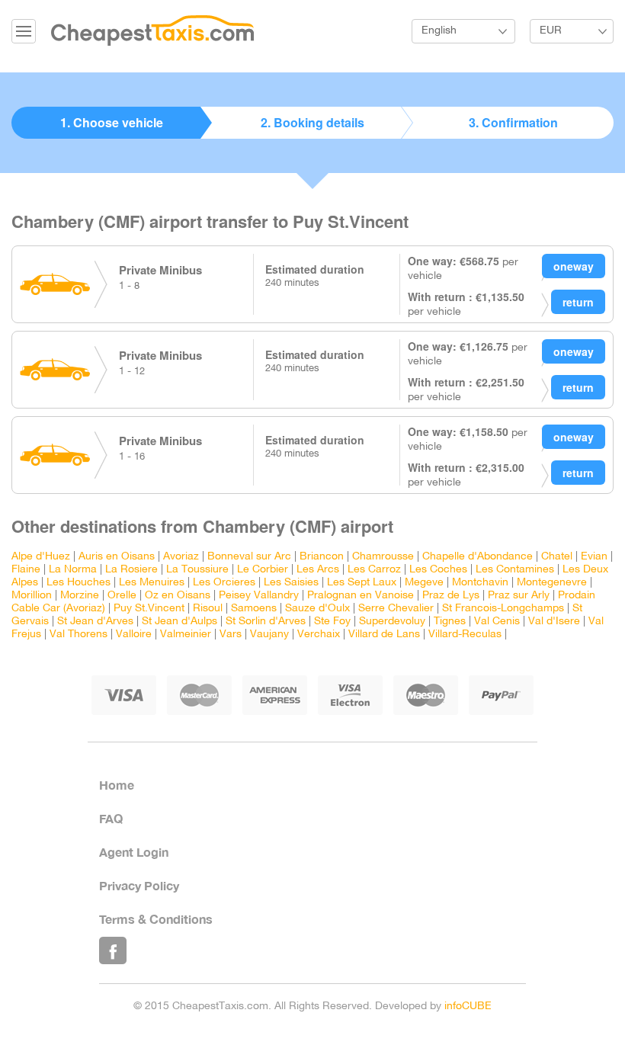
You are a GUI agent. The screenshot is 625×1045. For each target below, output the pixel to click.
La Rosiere (131, 570)
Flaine (25, 570)
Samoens (254, 609)
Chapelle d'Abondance (477, 557)
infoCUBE (468, 1006)
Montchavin (480, 583)
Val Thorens (78, 635)
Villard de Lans (384, 635)
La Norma (73, 570)
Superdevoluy (392, 622)
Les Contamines (515, 570)
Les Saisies (291, 583)
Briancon (322, 557)
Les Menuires (151, 583)
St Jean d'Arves (95, 622)
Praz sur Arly (519, 596)
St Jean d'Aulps (179, 622)
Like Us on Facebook (113, 950)
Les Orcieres (224, 583)
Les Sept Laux (361, 583)
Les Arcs (317, 570)
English (439, 31)
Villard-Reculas (465, 635)
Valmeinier (185, 635)
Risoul (208, 609)
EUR (551, 31)
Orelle (121, 596)
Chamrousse (383, 557)
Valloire (134, 635)
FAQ (111, 818)
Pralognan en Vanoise (360, 596)
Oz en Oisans (177, 596)
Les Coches (438, 570)
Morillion (31, 596)
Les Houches (78, 583)
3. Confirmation (513, 122)
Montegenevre (552, 583)
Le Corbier (262, 570)
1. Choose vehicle (111, 122)
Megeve (424, 583)
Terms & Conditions (156, 919)
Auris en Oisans (117, 557)
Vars (231, 635)
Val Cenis (497, 622)
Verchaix (318, 635)
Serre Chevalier (396, 609)
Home (116, 784)
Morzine (79, 596)
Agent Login (133, 852)
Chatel (556, 557)
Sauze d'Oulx (317, 609)
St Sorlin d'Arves (266, 622)
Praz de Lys (450, 596)
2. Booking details (312, 122)
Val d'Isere (554, 622)
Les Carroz (374, 570)
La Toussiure (197, 570)
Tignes (450, 622)
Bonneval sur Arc (249, 557)
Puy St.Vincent (149, 609)
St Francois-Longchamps (503, 609)
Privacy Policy (139, 885)
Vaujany (269, 635)
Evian (594, 557)
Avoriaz (181, 557)
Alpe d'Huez (40, 557)
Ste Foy (332, 622)
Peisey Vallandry (259, 596)
